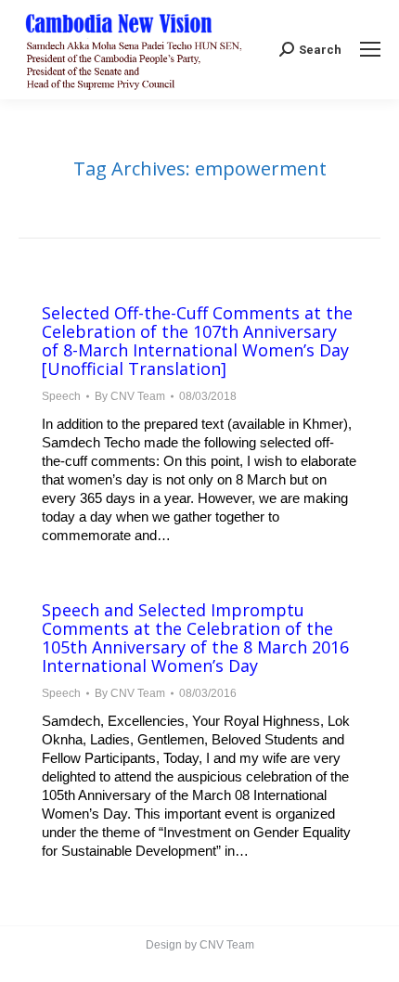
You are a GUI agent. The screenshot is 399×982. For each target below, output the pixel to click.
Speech (61, 396)
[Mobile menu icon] (370, 49)
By (130, 396)
